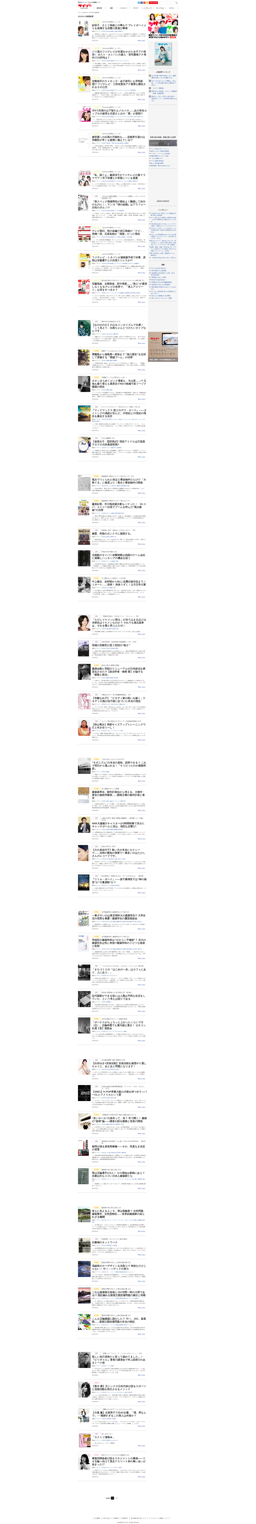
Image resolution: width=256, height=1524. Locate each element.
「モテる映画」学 (156, 158)
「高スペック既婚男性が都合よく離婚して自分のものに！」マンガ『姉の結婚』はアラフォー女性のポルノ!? (119, 204)
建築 (111, 360)
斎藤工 (130, 181)
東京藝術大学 (130, 921)
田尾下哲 (112, 1124)
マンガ (116, 210)
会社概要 (97, 1518)
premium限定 (110, 31)
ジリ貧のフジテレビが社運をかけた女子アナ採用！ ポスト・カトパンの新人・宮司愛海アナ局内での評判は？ (119, 54)
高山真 (138, 293)
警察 (117, 648)
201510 (104, 31)
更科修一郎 (113, 536)
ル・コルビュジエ (127, 1179)
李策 (117, 561)
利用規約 (116, 1518)
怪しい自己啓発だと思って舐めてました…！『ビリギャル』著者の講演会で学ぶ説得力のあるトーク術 (119, 1359)
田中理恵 (133, 293)
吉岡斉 (113, 1152)
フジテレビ (126, 60)
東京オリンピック (115, 801)
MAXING (111, 1069)
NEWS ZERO (111, 143)
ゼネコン (120, 1031)
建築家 (140, 1179)
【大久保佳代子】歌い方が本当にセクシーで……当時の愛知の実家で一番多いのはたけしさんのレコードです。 (119, 852)
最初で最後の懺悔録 (112, 829)
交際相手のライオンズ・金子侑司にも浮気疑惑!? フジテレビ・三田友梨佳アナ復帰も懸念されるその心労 (119, 84)
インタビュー (123, 8)
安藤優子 (136, 263)
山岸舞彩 (126, 143)
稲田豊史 (121, 210)
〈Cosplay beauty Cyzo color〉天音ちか (163, 257)
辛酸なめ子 (122, 704)
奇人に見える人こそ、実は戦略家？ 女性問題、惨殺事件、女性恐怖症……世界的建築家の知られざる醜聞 (119, 1214)
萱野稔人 (109, 1002)
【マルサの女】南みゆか (158, 268)
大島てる (114, 485)
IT (107, 975)
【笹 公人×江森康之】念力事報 (160, 296)
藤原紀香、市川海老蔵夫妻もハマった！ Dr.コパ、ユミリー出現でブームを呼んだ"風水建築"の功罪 (119, 507)
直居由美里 (123, 485)
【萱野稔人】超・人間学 (158, 277)
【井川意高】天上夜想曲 (158, 270)
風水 (128, 485)
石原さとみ (140, 116)
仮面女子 (113, 447)
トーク (108, 1366)
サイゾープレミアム (85, 6)
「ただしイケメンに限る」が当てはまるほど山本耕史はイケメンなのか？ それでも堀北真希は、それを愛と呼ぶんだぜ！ (119, 622)
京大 (108, 921)
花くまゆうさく (114, 1440)
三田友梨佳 (133, 90)
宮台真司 (118, 1152)
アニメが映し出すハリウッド (160, 149)
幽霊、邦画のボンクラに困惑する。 (112, 533)
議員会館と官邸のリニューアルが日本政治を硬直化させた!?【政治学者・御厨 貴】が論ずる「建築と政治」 (118, 671)
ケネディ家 (110, 704)
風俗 (111, 390)
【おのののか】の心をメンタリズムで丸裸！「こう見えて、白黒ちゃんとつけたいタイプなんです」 (119, 327)
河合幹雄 (112, 648)
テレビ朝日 (118, 237)
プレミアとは (160, 8)
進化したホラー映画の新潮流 (160, 151)
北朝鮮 (113, 561)
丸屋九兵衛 (110, 1098)
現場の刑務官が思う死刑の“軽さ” (111, 645)
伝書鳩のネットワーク (105, 1242)
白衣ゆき (117, 1069)
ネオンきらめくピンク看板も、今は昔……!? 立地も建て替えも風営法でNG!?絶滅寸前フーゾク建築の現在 (119, 383)
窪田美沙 (119, 447)
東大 (136, 921)
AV (107, 1069)
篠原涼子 (135, 181)
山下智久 (131, 116)
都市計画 (122, 801)
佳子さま (116, 704)
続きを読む (142, 40)
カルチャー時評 (117, 419)
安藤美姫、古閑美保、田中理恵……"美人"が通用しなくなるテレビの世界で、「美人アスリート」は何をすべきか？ (119, 286)
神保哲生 (123, 1152)
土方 (108, 587)
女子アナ (131, 263)
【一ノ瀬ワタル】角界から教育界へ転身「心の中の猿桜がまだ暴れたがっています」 (163, 219)
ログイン (171, 8)
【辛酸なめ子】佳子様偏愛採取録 (161, 282)
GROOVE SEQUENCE (158, 280)
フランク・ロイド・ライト (114, 1179)
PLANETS (109, 419)
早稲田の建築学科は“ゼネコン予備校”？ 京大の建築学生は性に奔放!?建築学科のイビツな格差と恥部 (119, 942)
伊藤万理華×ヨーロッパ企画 (159, 156)
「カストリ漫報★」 (103, 1437)
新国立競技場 (119, 1272)
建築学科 (119, 921)
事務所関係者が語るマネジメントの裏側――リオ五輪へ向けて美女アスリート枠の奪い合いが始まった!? (119, 1461)
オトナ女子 (118, 181)
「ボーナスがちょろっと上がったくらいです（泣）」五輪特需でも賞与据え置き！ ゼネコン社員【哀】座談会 (119, 1025)
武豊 (116, 31)
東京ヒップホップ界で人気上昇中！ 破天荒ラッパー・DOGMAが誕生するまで (164, 98)
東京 (108, 801)
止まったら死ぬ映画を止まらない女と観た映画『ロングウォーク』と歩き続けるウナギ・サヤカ (163, 236)
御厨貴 (112, 677)
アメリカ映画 (110, 885)
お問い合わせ (106, 1518)
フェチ (108, 447)
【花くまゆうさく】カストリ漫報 (161, 298)
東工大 (140, 921)
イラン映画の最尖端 (157, 161)
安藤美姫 (127, 293)
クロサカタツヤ (113, 975)
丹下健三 (134, 1179)
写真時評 (109, 1245)
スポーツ (116, 293)
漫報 (108, 1440)
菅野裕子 (118, 1124)
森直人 (98, 421)
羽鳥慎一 (124, 237)
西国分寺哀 (115, 628)
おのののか (110, 334)
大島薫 (114, 1418)
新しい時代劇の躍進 (157, 163)
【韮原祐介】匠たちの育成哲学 (160, 284)
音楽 (124, 859)
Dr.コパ (109, 485)
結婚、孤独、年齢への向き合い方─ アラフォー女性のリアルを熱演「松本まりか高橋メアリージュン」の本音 (163, 249)
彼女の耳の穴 (118, 859)
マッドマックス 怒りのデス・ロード (132, 419)
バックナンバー (147, 8)
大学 (111, 921)
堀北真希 (109, 628)
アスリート (110, 293)
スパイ (108, 561)
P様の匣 (109, 1418)
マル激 (108, 1152)
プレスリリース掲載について (159, 1518)
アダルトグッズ (111, 730)
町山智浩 (117, 885)
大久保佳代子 (110, 859)
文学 (114, 587)
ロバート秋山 (119, 730)
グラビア (135, 8)
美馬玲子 (120, 31)
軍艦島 (115, 360)
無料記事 (99, 8)
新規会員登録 (153, 2)
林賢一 (113, 1366)
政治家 (116, 677)
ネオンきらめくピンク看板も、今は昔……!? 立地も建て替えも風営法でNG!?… (164, 83)
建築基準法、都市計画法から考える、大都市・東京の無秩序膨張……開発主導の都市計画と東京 (118, 795)
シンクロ (116, 1392)
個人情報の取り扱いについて (139, 1518)
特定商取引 (125, 1518)
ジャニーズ (118, 116)
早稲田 (124, 921)
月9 (135, 116)
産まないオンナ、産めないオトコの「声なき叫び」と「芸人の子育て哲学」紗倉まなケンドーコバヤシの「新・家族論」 (163, 242)
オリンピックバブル (112, 1031)
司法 (108, 648)
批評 (108, 536)
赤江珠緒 (129, 237)
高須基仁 (120, 829)
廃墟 (108, 360)
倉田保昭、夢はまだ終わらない (160, 165)
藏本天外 (116, 334)
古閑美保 (121, 293)
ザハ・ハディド (111, 1272)
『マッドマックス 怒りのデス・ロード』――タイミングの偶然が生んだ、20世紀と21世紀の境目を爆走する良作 (119, 413)
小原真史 (114, 1245)
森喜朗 (136, 1298)
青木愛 (130, 1392)
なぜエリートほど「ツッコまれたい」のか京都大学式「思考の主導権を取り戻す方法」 (163, 230)
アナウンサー (118, 60)
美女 (126, 1392)
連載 (111, 8)
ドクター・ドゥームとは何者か (160, 153)
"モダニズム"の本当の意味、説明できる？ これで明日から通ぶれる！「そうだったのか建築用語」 (119, 765)
